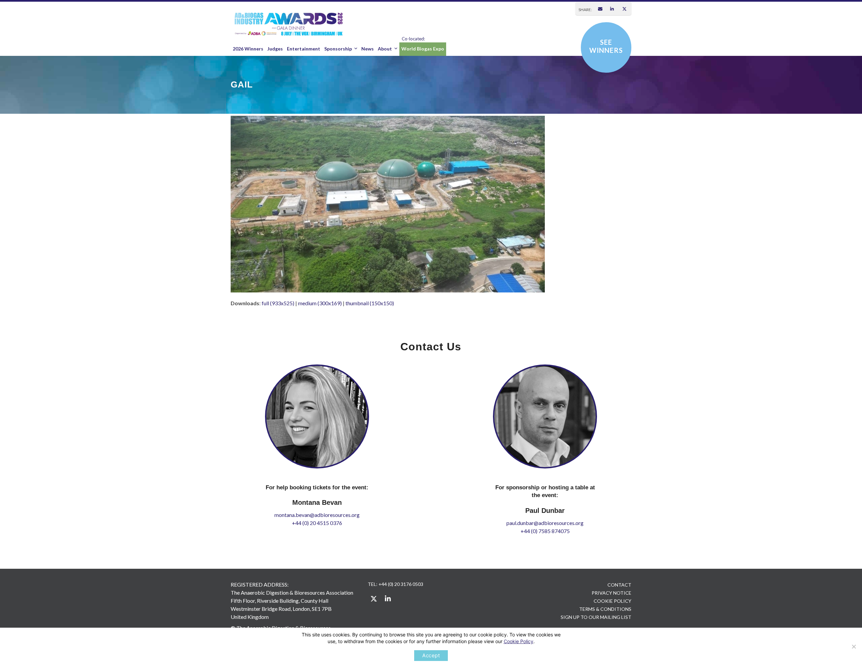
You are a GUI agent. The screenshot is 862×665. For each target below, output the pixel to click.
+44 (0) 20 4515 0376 (317, 523)
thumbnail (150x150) (369, 303)
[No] (853, 646)
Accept (431, 655)
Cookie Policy (518, 641)
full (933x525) (278, 303)
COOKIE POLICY (612, 601)
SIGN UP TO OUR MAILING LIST (596, 617)
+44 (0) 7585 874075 (545, 531)
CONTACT (619, 585)
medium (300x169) (320, 303)
